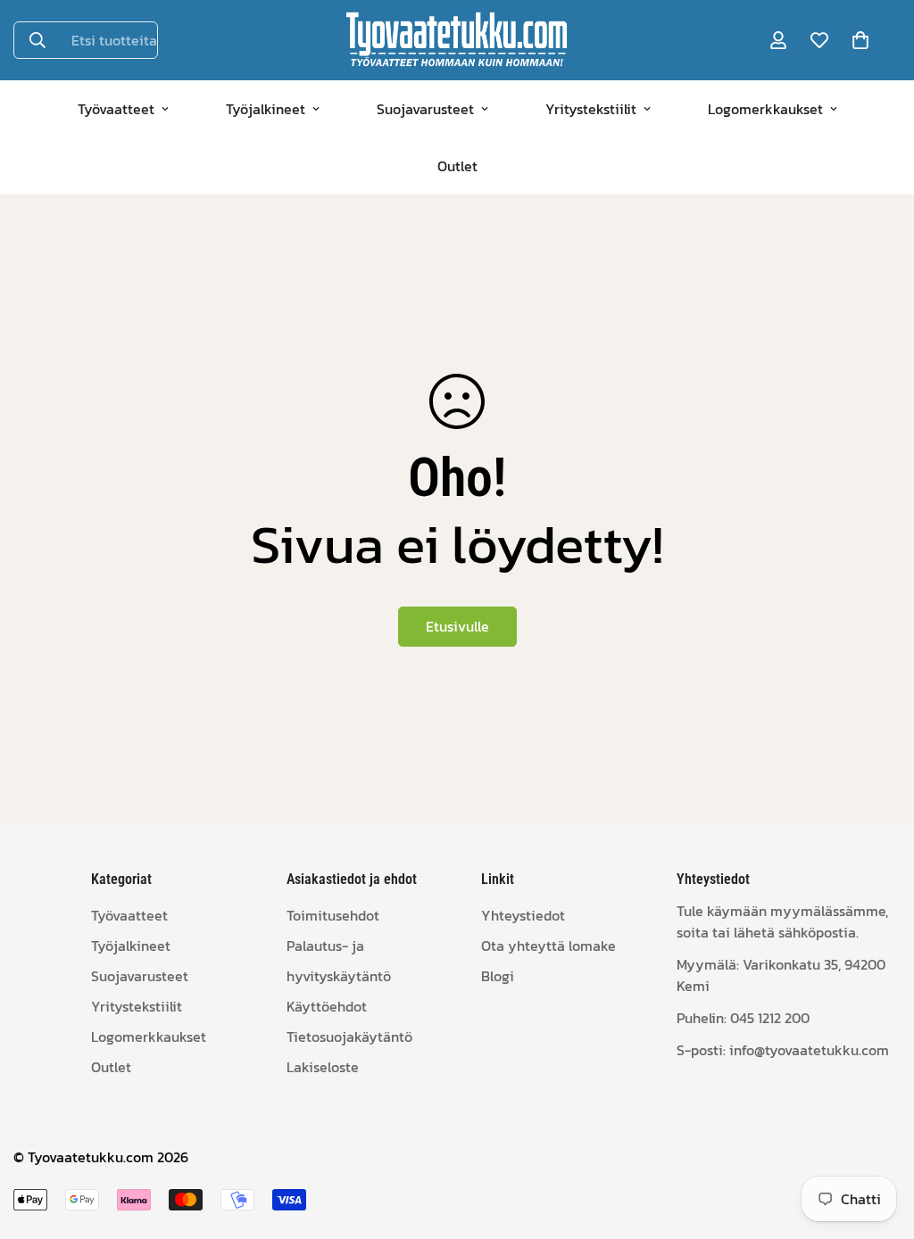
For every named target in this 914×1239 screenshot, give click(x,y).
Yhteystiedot (523, 915)
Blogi (497, 976)
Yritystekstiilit (590, 109)
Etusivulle (457, 626)
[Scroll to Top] (879, 1141)
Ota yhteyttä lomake (548, 945)
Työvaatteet (116, 109)
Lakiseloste (323, 1067)
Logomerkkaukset (765, 109)
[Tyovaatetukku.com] (457, 40)
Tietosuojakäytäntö (349, 1036)
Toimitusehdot (333, 915)
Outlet (457, 166)
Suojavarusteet (425, 109)
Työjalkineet (265, 109)
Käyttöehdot (327, 1006)
